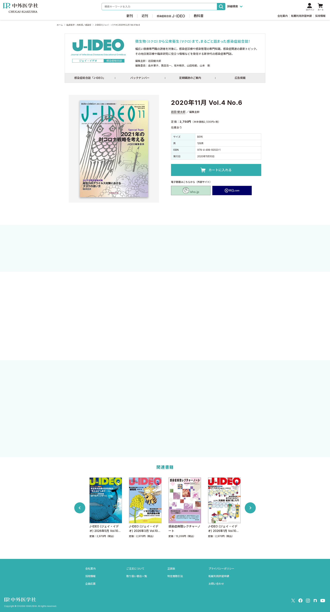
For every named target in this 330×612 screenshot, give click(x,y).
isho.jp (190, 190)
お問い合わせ (216, 583)
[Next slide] (250, 507)
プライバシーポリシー (221, 568)
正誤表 (171, 568)
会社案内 (282, 16)
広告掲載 (240, 78)
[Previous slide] (79, 507)
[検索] (221, 6)
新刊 (129, 16)
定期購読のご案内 (190, 78)
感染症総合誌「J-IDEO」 (90, 78)
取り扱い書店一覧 (136, 576)
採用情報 (320, 16)
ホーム (60, 25)
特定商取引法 (175, 576)
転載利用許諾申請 (301, 16)
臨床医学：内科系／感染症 (79, 25)
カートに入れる (220, 170)
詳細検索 (232, 6)
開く (165, 342)
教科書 (199, 16)
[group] (111, 507)
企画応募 (90, 583)
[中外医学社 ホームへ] (20, 10)
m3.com (232, 190)
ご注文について (135, 568)
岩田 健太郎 (178, 112)
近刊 (145, 16)
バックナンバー (140, 78)
